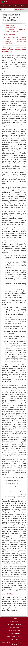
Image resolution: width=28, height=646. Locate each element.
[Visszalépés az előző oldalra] (25, 614)
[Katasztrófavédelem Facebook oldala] (16, 9)
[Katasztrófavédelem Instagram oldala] (18, 9)
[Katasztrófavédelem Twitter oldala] (23, 9)
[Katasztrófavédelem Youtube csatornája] (21, 9)
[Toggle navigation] (26, 1)
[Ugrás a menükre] (20, 2)
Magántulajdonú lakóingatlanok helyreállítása (11, 17)
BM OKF (5, 2)
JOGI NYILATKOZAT (14, 627)
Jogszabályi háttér (11, 34)
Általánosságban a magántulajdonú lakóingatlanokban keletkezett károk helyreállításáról (15, 28)
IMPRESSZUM (14, 621)
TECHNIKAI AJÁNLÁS (14, 633)
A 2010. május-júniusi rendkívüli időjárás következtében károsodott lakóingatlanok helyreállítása (15, 40)
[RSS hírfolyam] (25, 9)
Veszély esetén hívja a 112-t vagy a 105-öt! (14, 6)
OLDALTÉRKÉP (14, 639)
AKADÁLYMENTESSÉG (14, 630)
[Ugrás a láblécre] (23, 2)
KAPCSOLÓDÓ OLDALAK (14, 636)
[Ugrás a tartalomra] (21, 2)
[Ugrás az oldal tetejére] (2, 15)
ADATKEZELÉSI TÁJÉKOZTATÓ (14, 624)
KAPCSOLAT (14, 619)
